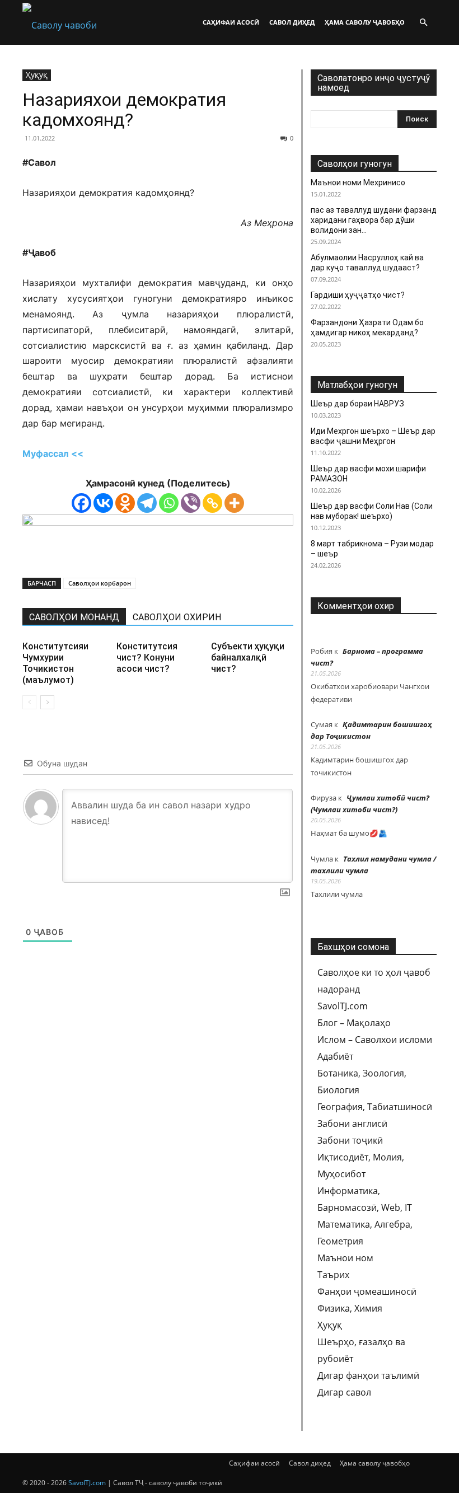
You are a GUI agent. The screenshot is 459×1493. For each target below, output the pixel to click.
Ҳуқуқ (37, 74)
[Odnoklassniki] (125, 503)
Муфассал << (52, 453)
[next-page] (47, 702)
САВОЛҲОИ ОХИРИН (177, 617)
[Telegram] (147, 503)
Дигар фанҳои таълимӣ (368, 1375)
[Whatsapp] (169, 503)
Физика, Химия (349, 1308)
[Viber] (190, 503)
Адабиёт (335, 1056)
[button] (423, 22)
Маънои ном (345, 1258)
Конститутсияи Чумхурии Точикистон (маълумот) (55, 663)
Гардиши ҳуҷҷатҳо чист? (358, 295)
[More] (234, 503)
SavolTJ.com (342, 1006)
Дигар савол (344, 1392)
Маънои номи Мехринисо (358, 182)
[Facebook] (81, 503)
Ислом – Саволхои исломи (374, 1039)
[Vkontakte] (103, 503)
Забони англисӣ (352, 1123)
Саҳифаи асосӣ (231, 22)
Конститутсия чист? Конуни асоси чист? (146, 657)
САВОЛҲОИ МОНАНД (74, 617)
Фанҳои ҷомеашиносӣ (366, 1291)
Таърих (333, 1275)
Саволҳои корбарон (99, 583)
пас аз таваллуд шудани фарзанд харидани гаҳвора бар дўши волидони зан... (374, 220)
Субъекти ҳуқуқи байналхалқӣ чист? (247, 657)
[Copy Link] (212, 503)
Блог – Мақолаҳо (354, 1023)
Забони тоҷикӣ (350, 1140)
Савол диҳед (292, 22)
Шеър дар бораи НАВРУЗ (357, 403)
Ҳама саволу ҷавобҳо (365, 22)
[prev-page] (29, 702)
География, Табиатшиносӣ (374, 1107)
